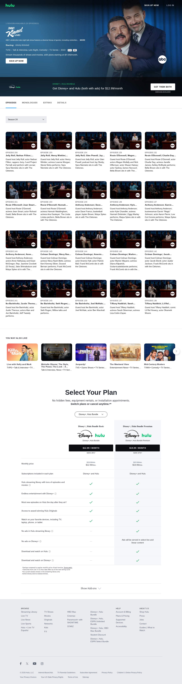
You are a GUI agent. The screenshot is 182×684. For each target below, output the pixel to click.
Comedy (43, 50)
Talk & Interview (20, 50)
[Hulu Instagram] (42, 663)
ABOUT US (144, 609)
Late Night (33, 50)
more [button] (82, 40)
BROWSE (25, 609)
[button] (11, 102)
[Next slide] (176, 351)
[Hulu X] (29, 663)
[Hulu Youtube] (37, 663)
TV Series (53, 50)
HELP (118, 609)
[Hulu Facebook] (23, 663)
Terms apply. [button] (68, 567)
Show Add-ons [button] (89, 588)
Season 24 (13, 119)
